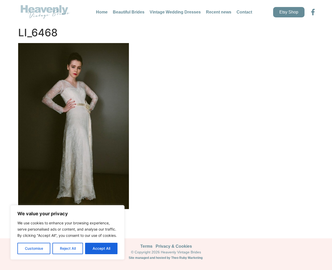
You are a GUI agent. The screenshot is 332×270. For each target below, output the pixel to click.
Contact (244, 12)
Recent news (218, 12)
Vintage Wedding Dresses (175, 12)
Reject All (68, 248)
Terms (146, 246)
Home (102, 12)
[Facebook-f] (313, 12)
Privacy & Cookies (174, 246)
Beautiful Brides (128, 12)
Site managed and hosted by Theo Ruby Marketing (166, 258)
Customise (34, 248)
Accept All (101, 248)
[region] (67, 232)
